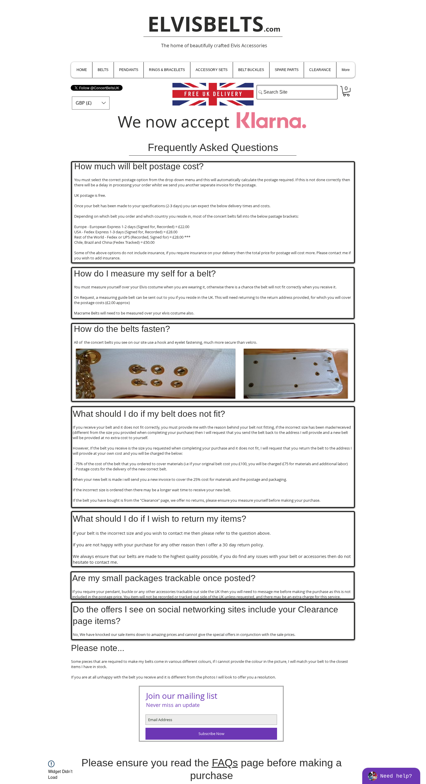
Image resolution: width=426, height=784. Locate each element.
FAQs (225, 763)
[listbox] (91, 103)
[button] (91, 103)
